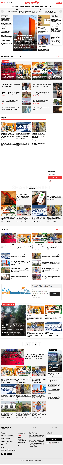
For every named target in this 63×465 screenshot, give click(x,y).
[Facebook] (54, 57)
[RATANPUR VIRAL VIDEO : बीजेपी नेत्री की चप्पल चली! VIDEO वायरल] (26, 109)
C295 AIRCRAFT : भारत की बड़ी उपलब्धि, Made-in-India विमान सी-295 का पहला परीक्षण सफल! (54, 397)
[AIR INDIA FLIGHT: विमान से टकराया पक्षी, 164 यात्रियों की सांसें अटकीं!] (26, 101)
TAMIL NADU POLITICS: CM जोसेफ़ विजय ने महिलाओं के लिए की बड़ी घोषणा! (42, 85)
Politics (20, 74)
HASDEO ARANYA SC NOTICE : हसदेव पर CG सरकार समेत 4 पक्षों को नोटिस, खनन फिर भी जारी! (20, 270)
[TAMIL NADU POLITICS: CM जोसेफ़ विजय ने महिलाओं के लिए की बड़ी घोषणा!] (57, 86)
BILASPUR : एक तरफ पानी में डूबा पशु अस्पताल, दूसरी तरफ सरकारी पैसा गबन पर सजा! (42, 93)
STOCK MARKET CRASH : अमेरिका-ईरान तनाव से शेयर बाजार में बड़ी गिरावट (22, 197)
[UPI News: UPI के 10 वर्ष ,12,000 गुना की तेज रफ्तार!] (39, 198)
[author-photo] (2, 140)
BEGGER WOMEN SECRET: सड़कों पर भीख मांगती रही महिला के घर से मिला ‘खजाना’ (6, 25)
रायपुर (16, 33)
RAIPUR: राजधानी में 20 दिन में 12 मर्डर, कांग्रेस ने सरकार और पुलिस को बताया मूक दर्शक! (50, 270)
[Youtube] (61, 57)
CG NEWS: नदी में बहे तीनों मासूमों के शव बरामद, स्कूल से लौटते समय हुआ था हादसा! (13, 325)
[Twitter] (59, 57)
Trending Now (5, 87)
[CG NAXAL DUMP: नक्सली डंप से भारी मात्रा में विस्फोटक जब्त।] (8, 71)
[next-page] (60, 11)
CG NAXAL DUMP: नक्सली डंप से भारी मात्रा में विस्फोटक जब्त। (12, 10)
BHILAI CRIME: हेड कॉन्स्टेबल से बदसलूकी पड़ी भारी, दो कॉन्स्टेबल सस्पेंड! (51, 277)
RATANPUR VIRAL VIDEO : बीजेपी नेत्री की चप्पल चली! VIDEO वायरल (10, 108)
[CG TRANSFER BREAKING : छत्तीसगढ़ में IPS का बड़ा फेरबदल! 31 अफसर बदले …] (44, 20)
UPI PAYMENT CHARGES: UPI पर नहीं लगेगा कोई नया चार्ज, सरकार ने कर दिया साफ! (54, 375)
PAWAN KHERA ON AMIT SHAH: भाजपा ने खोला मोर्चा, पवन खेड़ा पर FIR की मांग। (25, 11)
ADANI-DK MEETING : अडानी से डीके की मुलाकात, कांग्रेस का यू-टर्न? (11, 85)
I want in (54, 177)
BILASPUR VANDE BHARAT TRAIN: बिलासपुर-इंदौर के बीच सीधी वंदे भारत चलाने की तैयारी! (51, 11)
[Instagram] (56, 57)
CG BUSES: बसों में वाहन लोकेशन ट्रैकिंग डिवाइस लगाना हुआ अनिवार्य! (54, 366)
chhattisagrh (42, 27)
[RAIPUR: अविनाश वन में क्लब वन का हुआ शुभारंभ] (5, 277)
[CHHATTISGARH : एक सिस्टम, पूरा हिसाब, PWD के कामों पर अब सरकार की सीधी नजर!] (44, 40)
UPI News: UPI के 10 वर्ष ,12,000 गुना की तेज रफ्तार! (54, 196)
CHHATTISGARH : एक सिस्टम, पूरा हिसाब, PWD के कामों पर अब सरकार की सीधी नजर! (43, 50)
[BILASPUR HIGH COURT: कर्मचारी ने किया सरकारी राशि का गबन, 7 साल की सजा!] (26, 94)
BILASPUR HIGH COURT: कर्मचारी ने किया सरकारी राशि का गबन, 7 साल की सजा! (11, 93)
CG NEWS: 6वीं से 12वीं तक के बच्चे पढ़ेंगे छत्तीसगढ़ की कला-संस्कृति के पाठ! (37, 11)
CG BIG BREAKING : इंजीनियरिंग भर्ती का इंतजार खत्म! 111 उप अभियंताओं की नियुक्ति (6, 37)
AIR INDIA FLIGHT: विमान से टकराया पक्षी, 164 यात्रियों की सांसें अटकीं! (10, 100)
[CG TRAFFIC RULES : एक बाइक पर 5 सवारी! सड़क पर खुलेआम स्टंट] (57, 101)
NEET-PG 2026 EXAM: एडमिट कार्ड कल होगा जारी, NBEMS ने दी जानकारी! (5, 19)
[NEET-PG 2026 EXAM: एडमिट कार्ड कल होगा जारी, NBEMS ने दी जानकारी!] (23, 127)
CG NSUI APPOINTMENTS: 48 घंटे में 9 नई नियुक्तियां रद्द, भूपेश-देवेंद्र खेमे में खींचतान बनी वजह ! (6, 30)
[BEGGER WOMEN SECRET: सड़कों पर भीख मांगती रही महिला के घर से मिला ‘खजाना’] (39, 127)
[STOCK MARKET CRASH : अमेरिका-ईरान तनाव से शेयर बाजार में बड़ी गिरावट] (8, 198)
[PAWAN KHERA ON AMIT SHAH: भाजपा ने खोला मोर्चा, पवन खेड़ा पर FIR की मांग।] (23, 71)
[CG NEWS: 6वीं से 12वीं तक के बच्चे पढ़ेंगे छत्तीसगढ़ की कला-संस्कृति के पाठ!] (39, 71)
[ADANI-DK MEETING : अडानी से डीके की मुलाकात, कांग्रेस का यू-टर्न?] (26, 86)
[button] (9, 2)
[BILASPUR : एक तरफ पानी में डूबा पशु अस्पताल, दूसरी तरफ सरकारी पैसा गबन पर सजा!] (57, 94)
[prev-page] (2, 11)
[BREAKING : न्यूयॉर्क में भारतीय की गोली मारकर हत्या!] (57, 109)
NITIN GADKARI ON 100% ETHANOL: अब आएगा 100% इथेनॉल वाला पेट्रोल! (54, 385)
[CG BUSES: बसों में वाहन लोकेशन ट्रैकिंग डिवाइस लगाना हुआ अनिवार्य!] (55, 361)
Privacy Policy (53, 181)
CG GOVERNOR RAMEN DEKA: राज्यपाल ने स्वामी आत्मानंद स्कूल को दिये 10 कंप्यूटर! (55, 380)
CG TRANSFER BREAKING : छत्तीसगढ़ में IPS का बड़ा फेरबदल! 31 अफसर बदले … (43, 30)
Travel (4, 103)
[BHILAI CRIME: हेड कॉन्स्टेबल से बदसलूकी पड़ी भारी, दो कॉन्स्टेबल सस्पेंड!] (36, 277)
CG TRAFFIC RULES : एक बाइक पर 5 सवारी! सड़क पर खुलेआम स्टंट (41, 100)
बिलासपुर (49, 73)
